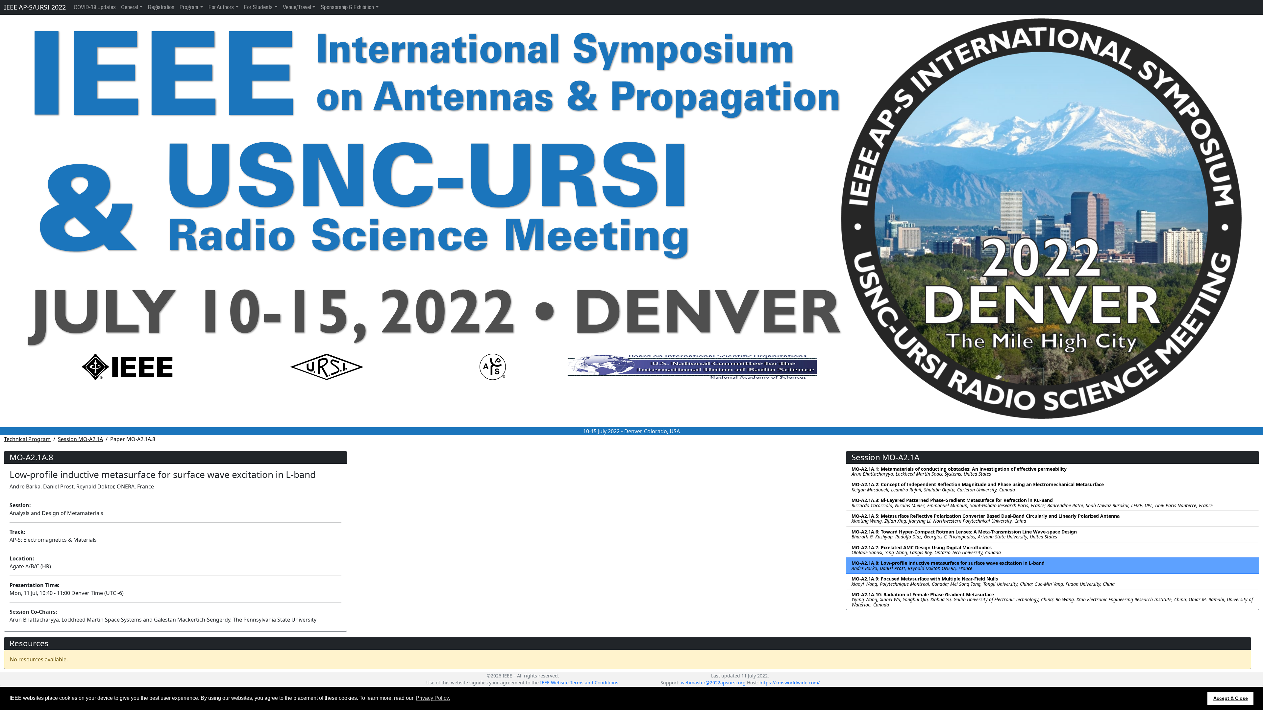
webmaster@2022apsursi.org (713, 682)
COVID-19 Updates (95, 7)
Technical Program (27, 439)
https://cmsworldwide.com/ (789, 682)
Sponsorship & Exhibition (347, 7)
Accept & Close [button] (1230, 698)
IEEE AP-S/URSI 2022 (35, 7)
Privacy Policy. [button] (433, 698)
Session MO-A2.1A (80, 439)
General (129, 7)
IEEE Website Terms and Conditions (579, 682)
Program (189, 7)
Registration (161, 7)
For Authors (221, 7)
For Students (258, 7)
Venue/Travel (297, 7)
